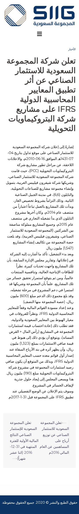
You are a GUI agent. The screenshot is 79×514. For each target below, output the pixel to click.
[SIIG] (39, 15)
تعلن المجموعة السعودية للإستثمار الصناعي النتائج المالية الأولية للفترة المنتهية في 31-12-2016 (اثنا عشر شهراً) (24, 441)
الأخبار (72, 49)
